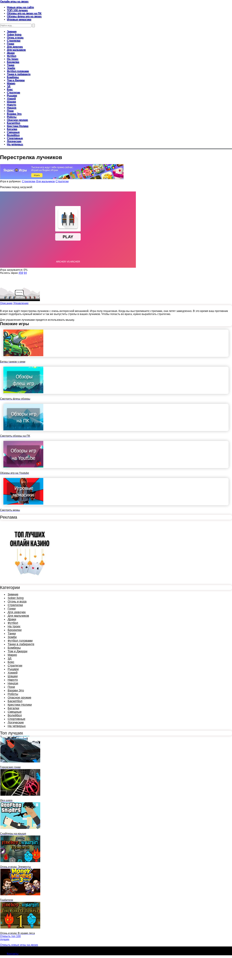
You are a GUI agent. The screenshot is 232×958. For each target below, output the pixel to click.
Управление (21, 303)
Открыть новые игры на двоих (19, 944)
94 (25, 272)
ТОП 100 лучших (17, 10)
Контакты (13, 953)
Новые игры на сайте (20, 7)
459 (21, 272)
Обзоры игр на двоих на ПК (24, 13)
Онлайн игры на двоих (14, 1)
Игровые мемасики (19, 19)
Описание (6, 303)
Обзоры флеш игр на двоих (24, 16)
